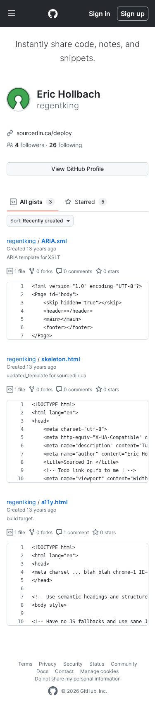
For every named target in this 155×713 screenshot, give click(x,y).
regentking (21, 240)
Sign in (99, 13)
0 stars (110, 271)
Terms (25, 664)
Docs (42, 671)
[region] (77, 311)
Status (96, 664)
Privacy (48, 664)
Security (73, 664)
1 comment (75, 532)
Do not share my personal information (78, 679)
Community (124, 664)
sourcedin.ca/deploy (44, 132)
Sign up (133, 13)
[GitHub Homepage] (53, 691)
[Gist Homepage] (53, 14)
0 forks (43, 271)
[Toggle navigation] (12, 13)
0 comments (77, 271)
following (65, 144)
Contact (64, 671)
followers (30, 144)
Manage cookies (99, 671)
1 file (19, 271)
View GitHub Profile (77, 168)
